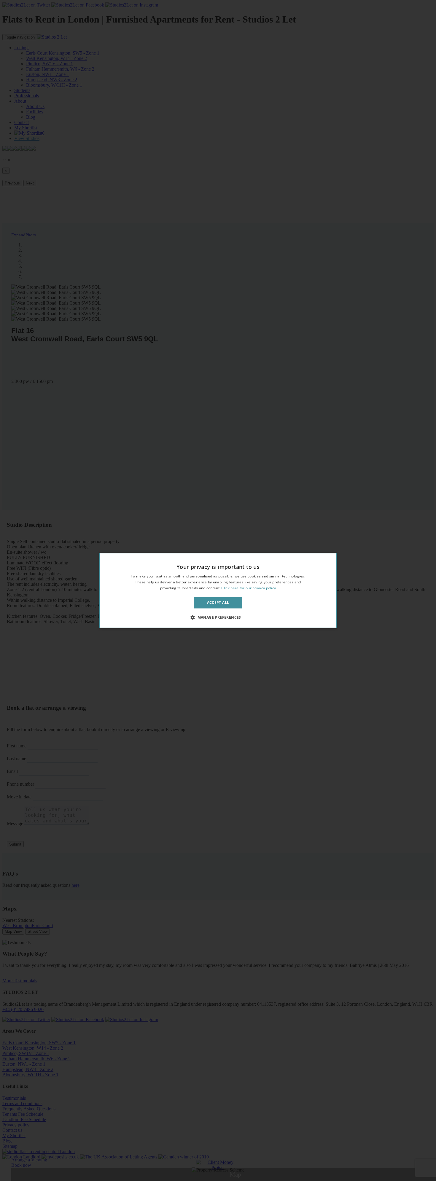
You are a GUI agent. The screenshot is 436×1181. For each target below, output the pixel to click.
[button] (218, 617)
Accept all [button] (218, 602)
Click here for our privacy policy (248, 587)
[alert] (218, 590)
